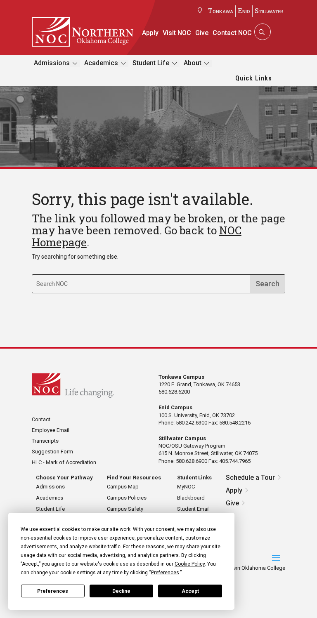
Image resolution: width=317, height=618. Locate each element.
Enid (244, 10)
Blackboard (191, 498)
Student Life (150, 63)
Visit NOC (177, 33)
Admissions (52, 63)
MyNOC (186, 487)
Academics (101, 63)
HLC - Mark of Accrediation (64, 462)
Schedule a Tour (250, 477)
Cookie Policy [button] (190, 564)
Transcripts (45, 441)
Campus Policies (127, 498)
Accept (190, 591)
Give (201, 33)
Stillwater (269, 10)
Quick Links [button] (253, 78)
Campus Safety (125, 509)
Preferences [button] (165, 573)
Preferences (52, 591)
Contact (41, 419)
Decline (121, 591)
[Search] (262, 31)
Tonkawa (220, 10)
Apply (150, 33)
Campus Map (123, 487)
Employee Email (50, 430)
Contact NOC (232, 33)
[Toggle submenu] (75, 63)
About (192, 63)
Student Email (193, 509)
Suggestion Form (52, 451)
